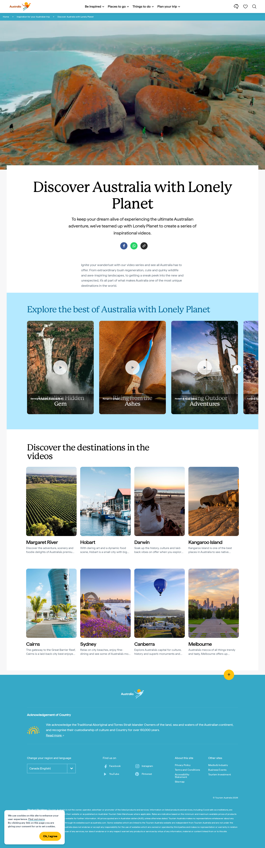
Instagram (147, 766)
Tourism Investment (219, 774)
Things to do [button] (141, 6)
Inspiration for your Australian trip (33, 17)
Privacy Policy (183, 765)
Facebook (115, 766)
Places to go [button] (117, 6)
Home (6, 17)
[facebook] (123, 245)
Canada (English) (40, 768)
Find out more (36, 819)
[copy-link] (144, 245)
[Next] (237, 369)
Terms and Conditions (187, 770)
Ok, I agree (50, 836)
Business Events (217, 770)
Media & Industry (218, 765)
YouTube (114, 774)
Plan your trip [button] (167, 6)
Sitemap (180, 781)
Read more (54, 735)
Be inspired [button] (93, 6)
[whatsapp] (134, 245)
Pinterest (147, 774)
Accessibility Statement (182, 775)
